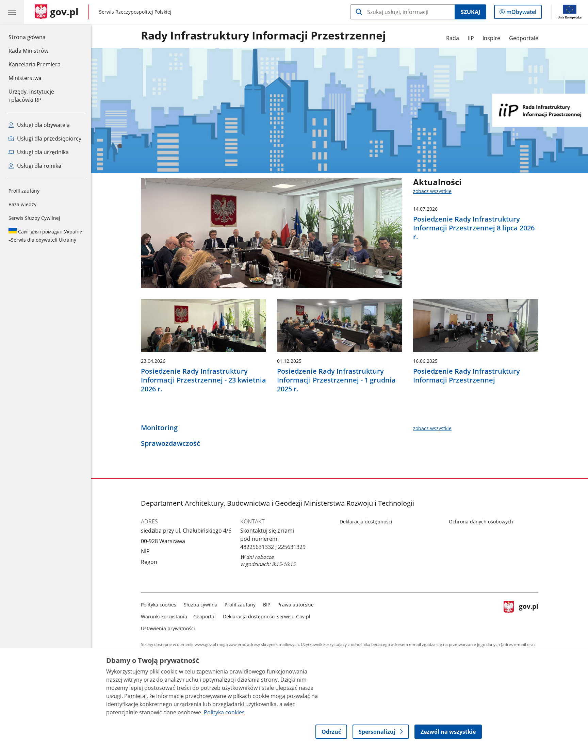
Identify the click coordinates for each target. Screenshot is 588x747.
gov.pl (528, 615)
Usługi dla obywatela (43, 125)
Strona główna (35, 37)
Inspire (491, 38)
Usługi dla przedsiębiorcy (48, 138)
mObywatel (521, 13)
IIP (471, 38)
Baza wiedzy (22, 204)
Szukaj (470, 12)
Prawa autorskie (295, 604)
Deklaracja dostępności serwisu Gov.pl (266, 616)
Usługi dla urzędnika (42, 152)
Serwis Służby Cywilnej (34, 218)
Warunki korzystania (164, 616)
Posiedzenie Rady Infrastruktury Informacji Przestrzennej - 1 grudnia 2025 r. (336, 380)
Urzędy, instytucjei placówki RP (31, 95)
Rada (452, 38)
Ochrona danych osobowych (481, 521)
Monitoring (159, 427)
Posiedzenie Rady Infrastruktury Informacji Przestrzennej (466, 376)
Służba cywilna (200, 604)
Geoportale (523, 38)
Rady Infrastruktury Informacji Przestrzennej (263, 36)
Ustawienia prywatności (168, 628)
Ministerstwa (25, 78)
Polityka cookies (158, 604)
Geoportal (204, 616)
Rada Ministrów (28, 50)
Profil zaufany (24, 191)
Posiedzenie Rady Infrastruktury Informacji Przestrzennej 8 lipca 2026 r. (474, 228)
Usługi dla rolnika (38, 165)
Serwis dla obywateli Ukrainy (46, 235)
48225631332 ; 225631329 (273, 547)
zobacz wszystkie (432, 191)
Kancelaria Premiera (35, 64)
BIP (266, 604)
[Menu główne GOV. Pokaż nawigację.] (12, 12)
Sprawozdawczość (170, 443)
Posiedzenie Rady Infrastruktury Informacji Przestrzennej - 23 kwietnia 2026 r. (203, 380)
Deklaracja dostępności (366, 521)
